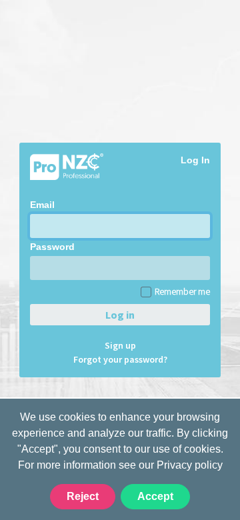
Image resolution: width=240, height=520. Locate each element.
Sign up (120, 345)
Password (52, 246)
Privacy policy (190, 465)
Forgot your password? (120, 359)
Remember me (182, 291)
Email (42, 204)
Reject (83, 496)
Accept (155, 496)
